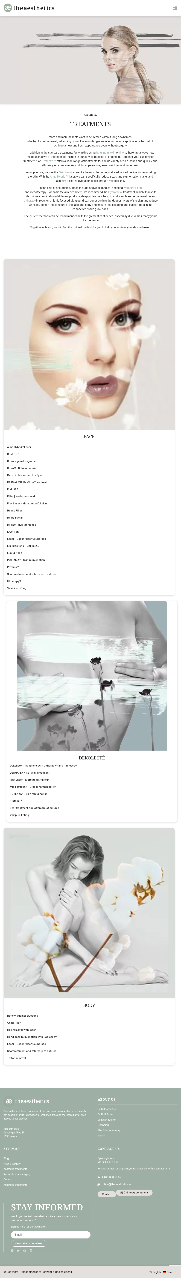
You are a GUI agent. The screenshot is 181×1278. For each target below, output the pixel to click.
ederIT (68, 1272)
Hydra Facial (15, 517)
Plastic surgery (12, 1163)
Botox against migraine (21, 461)
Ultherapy (30, 200)
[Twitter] (18, 1250)
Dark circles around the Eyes (25, 475)
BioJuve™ (13, 454)
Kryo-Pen (13, 531)
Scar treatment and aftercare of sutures (31, 574)
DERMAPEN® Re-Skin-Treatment (27, 482)
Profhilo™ (13, 566)
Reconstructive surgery (17, 1174)
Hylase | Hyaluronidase (21, 524)
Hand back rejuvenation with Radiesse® (32, 1036)
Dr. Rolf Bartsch (106, 1114)
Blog (6, 1158)
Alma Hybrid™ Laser (19, 446)
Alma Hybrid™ (59, 176)
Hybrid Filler (14, 510)
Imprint (101, 1135)
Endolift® (12, 489)
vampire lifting (133, 187)
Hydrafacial (115, 192)
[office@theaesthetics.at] (99, 1184)
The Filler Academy (109, 1130)
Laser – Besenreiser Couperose (26, 538)
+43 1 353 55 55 (111, 1177)
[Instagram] (31, 1250)
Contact (8, 1179)
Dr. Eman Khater (107, 1119)
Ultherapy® (14, 581)
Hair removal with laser (21, 1029)
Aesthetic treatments (15, 1169)
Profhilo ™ (16, 800)
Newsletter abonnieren (29, 1243)
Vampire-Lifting (16, 588)
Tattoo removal (16, 1057)
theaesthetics (33, 8)
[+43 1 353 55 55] (99, 1177)
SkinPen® (65, 172)
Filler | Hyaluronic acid (21, 496)
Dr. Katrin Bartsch (107, 1109)
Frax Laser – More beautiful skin (27, 503)
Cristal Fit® (14, 1022)
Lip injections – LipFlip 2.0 (23, 545)
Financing (103, 1124)
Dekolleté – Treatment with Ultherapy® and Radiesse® (43, 765)
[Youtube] (24, 1250)
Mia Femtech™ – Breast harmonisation (33, 786)
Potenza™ (49, 161)
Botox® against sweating (22, 1015)
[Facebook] (12, 1250)
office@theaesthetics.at (117, 1184)
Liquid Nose (14, 552)
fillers (122, 152)
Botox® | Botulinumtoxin (22, 468)
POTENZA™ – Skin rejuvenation (26, 559)
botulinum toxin (106, 152)
